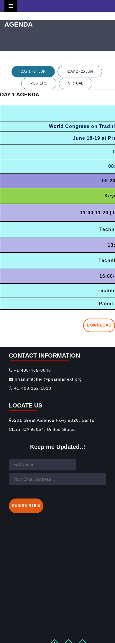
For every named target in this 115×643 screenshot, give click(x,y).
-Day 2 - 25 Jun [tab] (80, 71)
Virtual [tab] (75, 83)
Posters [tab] (38, 83)
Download (99, 325)
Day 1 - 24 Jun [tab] (33, 71)
